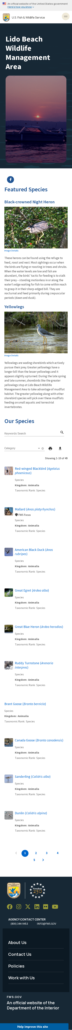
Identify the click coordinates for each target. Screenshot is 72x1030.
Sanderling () (33, 776)
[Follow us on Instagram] (20, 907)
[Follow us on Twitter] (29, 907)
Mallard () (35, 509)
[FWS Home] (6, 17)
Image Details (11, 250)
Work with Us (21, 978)
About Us (17, 942)
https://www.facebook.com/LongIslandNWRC (38, 179)
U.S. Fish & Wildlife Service (28, 17)
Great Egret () (32, 590)
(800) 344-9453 (19, 923)
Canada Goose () (39, 740)
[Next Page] (43, 860)
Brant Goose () (25, 704)
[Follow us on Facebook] (11, 907)
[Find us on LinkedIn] (38, 907)
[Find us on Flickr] (47, 907)
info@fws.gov (46, 923)
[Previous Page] (16, 853)
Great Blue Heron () (39, 627)
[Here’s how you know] (36, 5)
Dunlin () (31, 813)
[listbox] (22, 448)
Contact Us (19, 954)
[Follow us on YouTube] (56, 907)
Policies (16, 966)
